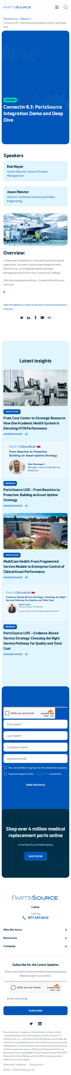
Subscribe (36, 1010)
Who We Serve (12, 930)
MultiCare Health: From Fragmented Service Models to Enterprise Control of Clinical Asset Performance (33, 567)
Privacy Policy (41, 773)
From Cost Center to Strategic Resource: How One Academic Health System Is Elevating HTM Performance (34, 423)
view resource (13, 434)
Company (9, 946)
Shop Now (35, 856)
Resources (10, 938)
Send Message (35, 784)
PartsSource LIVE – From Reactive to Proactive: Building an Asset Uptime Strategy (31, 495)
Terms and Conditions (14, 1064)
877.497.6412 (38, 918)
